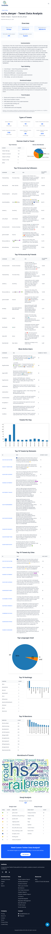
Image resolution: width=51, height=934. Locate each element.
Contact (3, 918)
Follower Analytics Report (24, 894)
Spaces (3, 886)
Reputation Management (24, 900)
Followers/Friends (5, 879)
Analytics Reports (22, 892)
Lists (2, 883)
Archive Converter (22, 883)
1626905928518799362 (7, 621)
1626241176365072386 (7, 466)
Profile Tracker (21, 905)
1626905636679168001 (7, 590)
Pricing (3, 913)
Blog (36, 879)
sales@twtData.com (25, 913)
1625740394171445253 (7, 492)
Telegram (22, 916)
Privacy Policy (4, 922)
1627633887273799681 (7, 598)
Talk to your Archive (23, 886)
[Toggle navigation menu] (48, 3)
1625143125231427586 (7, 459)
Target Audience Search (24, 879)
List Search (21, 896)
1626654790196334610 (7, 529)
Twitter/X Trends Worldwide (42, 881)
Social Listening (22, 907)
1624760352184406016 (7, 605)
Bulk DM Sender (22, 903)
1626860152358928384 (7, 630)
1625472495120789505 (7, 474)
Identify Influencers (23, 881)
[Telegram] (47, 925)
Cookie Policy (4, 924)
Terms (2, 920)
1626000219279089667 (7, 482)
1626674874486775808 (7, 537)
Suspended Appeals (23, 898)
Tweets (3, 881)
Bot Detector (21, 888)
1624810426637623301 (7, 544)
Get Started (26, 854)
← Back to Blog (4, 10)
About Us (3, 916)
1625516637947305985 (7, 518)
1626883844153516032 (7, 613)
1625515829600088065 (7, 504)
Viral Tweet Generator (23, 890)
